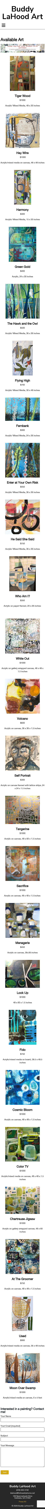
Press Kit (22, 1502)
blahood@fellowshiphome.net (22, 1493)
